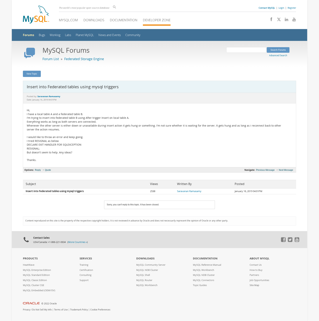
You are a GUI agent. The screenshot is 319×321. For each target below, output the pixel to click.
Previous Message (265, 170)
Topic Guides (200, 285)
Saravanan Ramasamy (189, 191)
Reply (38, 170)
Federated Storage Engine (84, 59)
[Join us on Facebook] (270, 20)
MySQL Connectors (203, 280)
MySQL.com (68, 20)
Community (132, 35)
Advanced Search (278, 55)
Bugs (42, 35)
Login (281, 7)
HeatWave (28, 264)
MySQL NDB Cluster (147, 270)
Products (30, 258)
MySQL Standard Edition (36, 275)
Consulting (85, 275)
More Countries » (77, 242)
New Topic (32, 73)
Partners (254, 275)
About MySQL (259, 258)
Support (84, 280)
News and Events (109, 35)
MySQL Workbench (146, 285)
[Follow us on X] (277, 20)
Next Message (286, 170)
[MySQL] (36, 15)
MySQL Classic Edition (35, 280)
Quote (48, 170)
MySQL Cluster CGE (33, 285)
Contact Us (256, 264)
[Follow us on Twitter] (290, 241)
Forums (28, 35)
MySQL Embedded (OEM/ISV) (39, 290)
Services (86, 258)
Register (292, 7)
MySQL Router (144, 280)
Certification (86, 270)
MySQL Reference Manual (207, 264)
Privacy (26, 309)
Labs (68, 35)
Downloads (93, 20)
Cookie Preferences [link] (100, 309)
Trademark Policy (79, 309)
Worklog (55, 35)
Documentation (123, 20)
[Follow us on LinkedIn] (285, 20)
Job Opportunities (259, 280)
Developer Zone (157, 20)
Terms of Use (61, 309)
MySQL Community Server (150, 264)
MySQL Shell (143, 275)
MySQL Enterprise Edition (37, 270)
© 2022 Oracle (49, 303)
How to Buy (256, 270)
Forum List (50, 59)
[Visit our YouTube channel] (292, 20)
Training (84, 264)
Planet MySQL (85, 35)
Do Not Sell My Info (42, 309)
